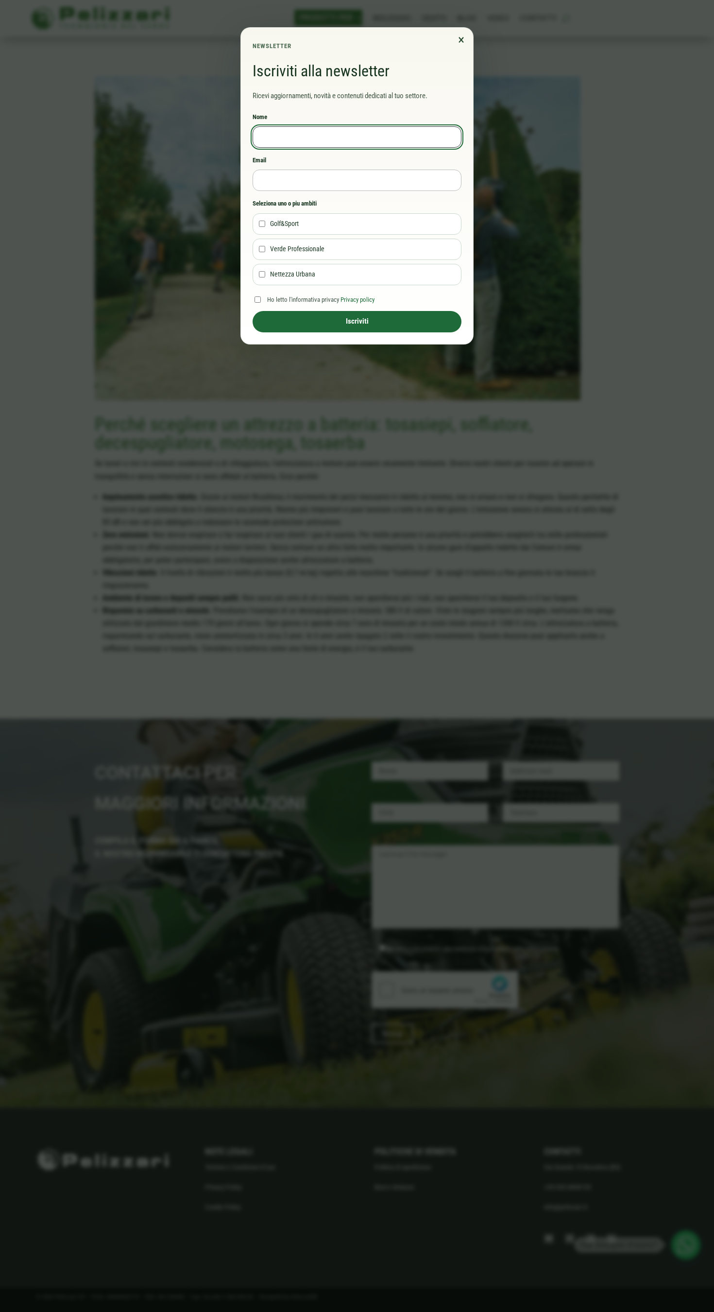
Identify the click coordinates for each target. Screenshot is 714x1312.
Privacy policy (357, 299)
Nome (260, 117)
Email (259, 160)
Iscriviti (357, 321)
